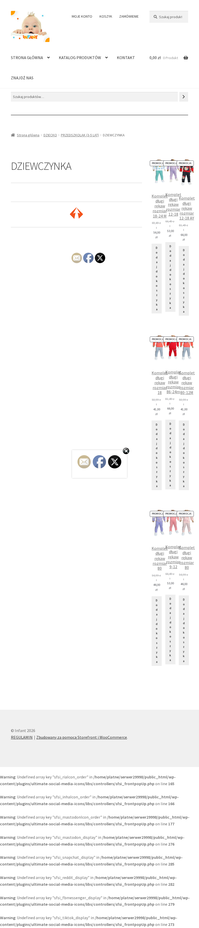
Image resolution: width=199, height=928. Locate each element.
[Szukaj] (183, 97)
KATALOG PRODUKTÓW (80, 57)
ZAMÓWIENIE (129, 16)
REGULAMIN (22, 737)
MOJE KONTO (82, 16)
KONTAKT (126, 57)
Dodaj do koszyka (157, 278)
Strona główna (28, 135)
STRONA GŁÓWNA (27, 57)
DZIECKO (50, 135)
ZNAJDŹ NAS (22, 77)
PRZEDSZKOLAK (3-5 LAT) (80, 135)
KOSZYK (106, 16)
